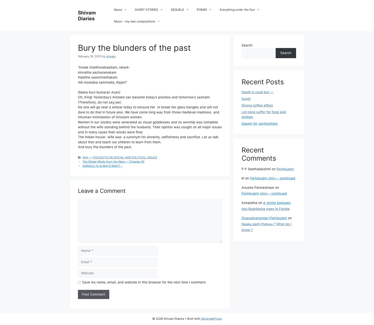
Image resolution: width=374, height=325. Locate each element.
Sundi (246, 99)
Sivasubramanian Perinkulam (264, 218)
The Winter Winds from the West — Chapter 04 (113, 161)
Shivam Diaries (87, 15)
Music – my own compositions (134, 21)
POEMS (202, 10)
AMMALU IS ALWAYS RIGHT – (102, 165)
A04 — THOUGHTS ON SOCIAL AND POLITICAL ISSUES (119, 157)
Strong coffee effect (257, 105)
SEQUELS (177, 10)
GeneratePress (211, 319)
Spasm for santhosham (260, 124)
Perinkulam (285, 169)
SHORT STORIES (146, 10)
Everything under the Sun (237, 10)
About (118, 10)
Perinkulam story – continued (272, 178)
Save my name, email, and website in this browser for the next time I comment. (144, 282)
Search (247, 45)
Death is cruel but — (257, 92)
